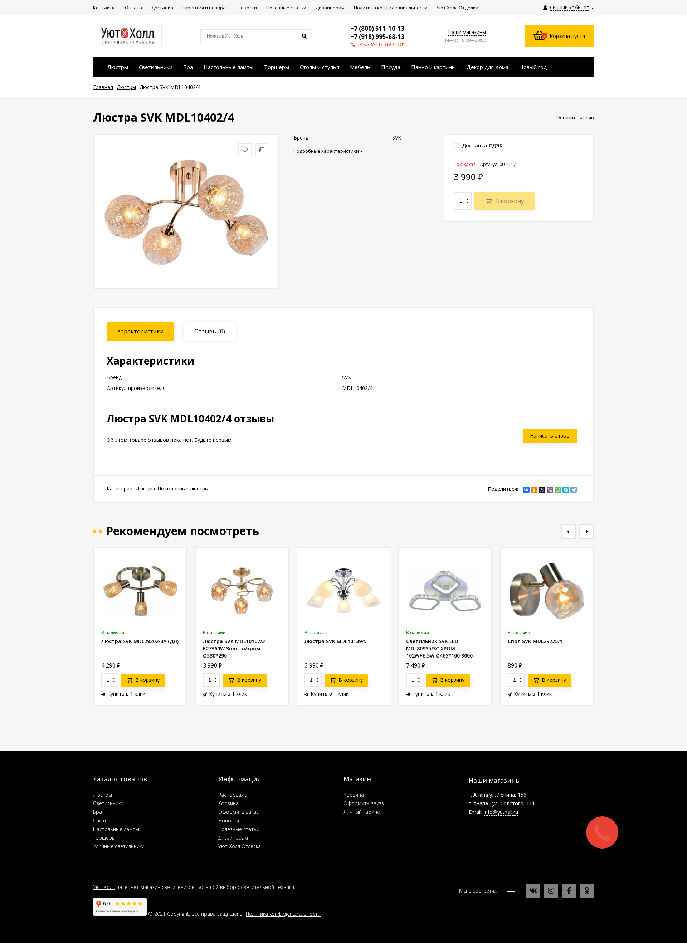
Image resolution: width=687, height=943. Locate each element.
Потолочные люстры (183, 488)
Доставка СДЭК (482, 145)
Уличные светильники (119, 846)
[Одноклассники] (534, 490)
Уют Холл (104, 887)
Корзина (228, 803)
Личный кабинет (363, 811)
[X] (542, 490)
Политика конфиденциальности (283, 913)
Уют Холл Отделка (239, 846)
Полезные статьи (238, 829)
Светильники (108, 803)
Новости (228, 820)
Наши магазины (467, 32)
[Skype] (565, 490)
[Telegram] (573, 490)
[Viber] (550, 490)
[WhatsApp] (558, 490)
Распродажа (232, 794)
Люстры (145, 488)
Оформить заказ (238, 811)
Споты (100, 820)
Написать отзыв (550, 435)
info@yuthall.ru (501, 811)
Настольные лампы (116, 829)
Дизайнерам (233, 837)
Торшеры (104, 837)
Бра (97, 811)
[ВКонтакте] (526, 490)
